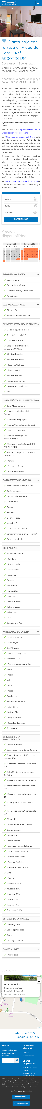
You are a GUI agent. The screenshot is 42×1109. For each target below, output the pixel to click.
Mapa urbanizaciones (9, 1050)
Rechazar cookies (21, 1097)
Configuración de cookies (21, 1091)
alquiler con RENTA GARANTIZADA (30, 1074)
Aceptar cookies (21, 1103)
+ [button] (39, 978)
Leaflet (39, 1028)
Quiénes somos (28, 1056)
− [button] (39, 981)
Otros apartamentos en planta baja (21, 181)
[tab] (21, 274)
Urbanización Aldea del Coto (20, 136)
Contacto (26, 1052)
